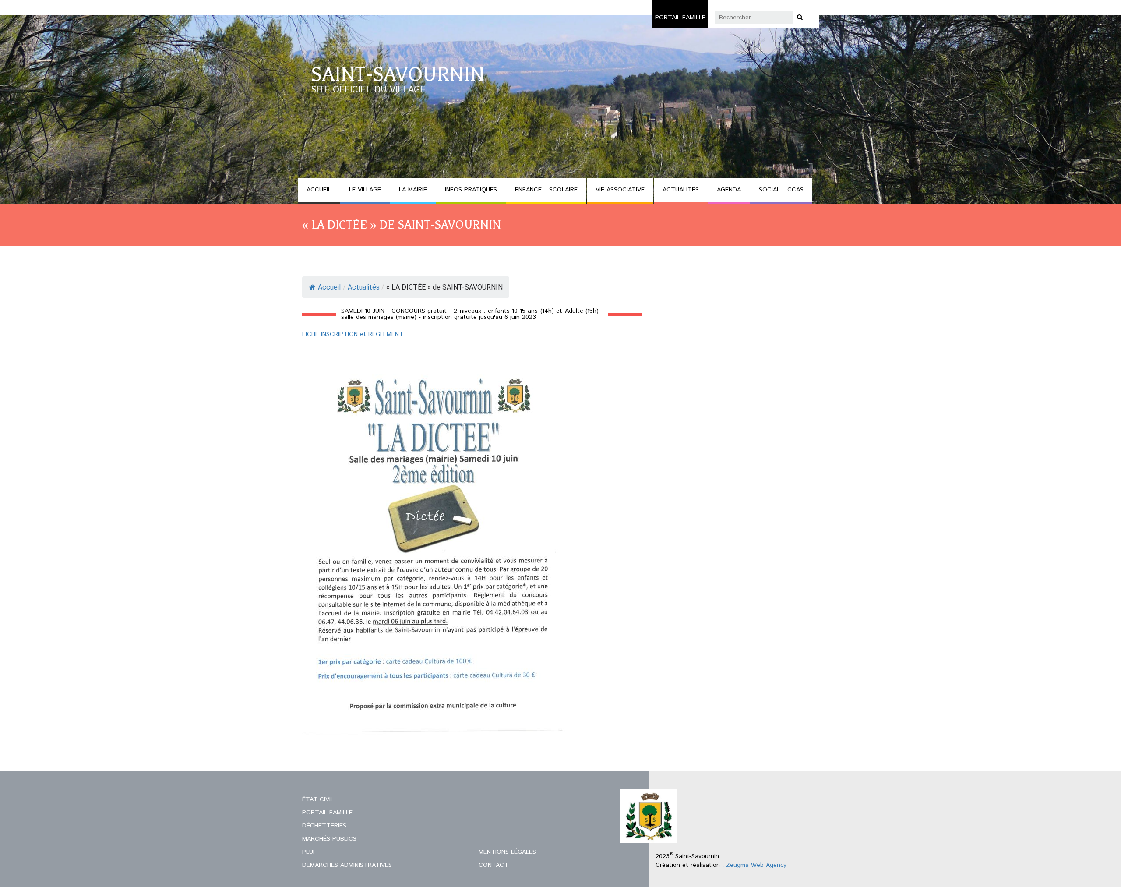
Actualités (364, 287)
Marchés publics (329, 838)
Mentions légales (507, 852)
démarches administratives (347, 865)
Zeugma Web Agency (756, 865)
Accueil (329, 287)
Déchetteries (324, 825)
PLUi (308, 852)
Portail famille (680, 17)
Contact (493, 865)
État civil (318, 799)
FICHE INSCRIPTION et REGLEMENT (352, 334)
